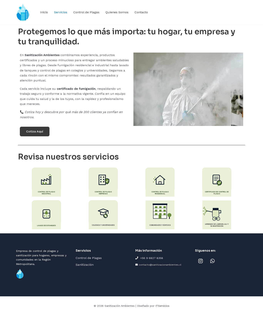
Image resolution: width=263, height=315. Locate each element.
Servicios (60, 12)
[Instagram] (200, 261)
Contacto (141, 12)
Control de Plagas (86, 12)
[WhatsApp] (212, 261)
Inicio (44, 12)
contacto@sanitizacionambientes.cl (160, 264)
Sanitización (85, 264)
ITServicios (162, 305)
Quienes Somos (117, 12)
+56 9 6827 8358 (151, 258)
